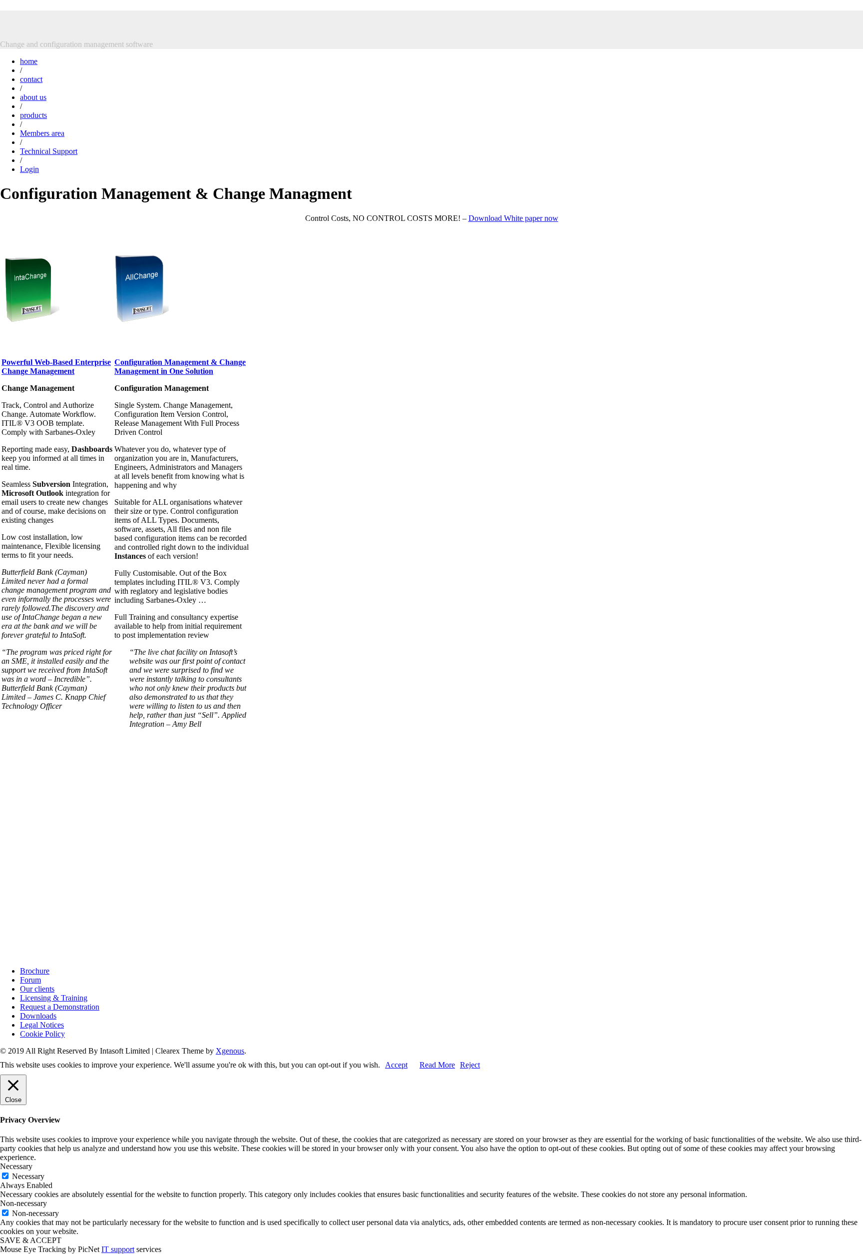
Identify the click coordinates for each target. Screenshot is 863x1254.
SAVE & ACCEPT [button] (30, 1240)
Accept (396, 1065)
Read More (437, 1065)
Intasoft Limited (56, 19)
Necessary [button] (16, 1166)
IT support (117, 1249)
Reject (470, 1065)
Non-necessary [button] (23, 1203)
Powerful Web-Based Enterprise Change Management (56, 366)
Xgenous (230, 1051)
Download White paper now (513, 218)
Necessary (28, 1176)
